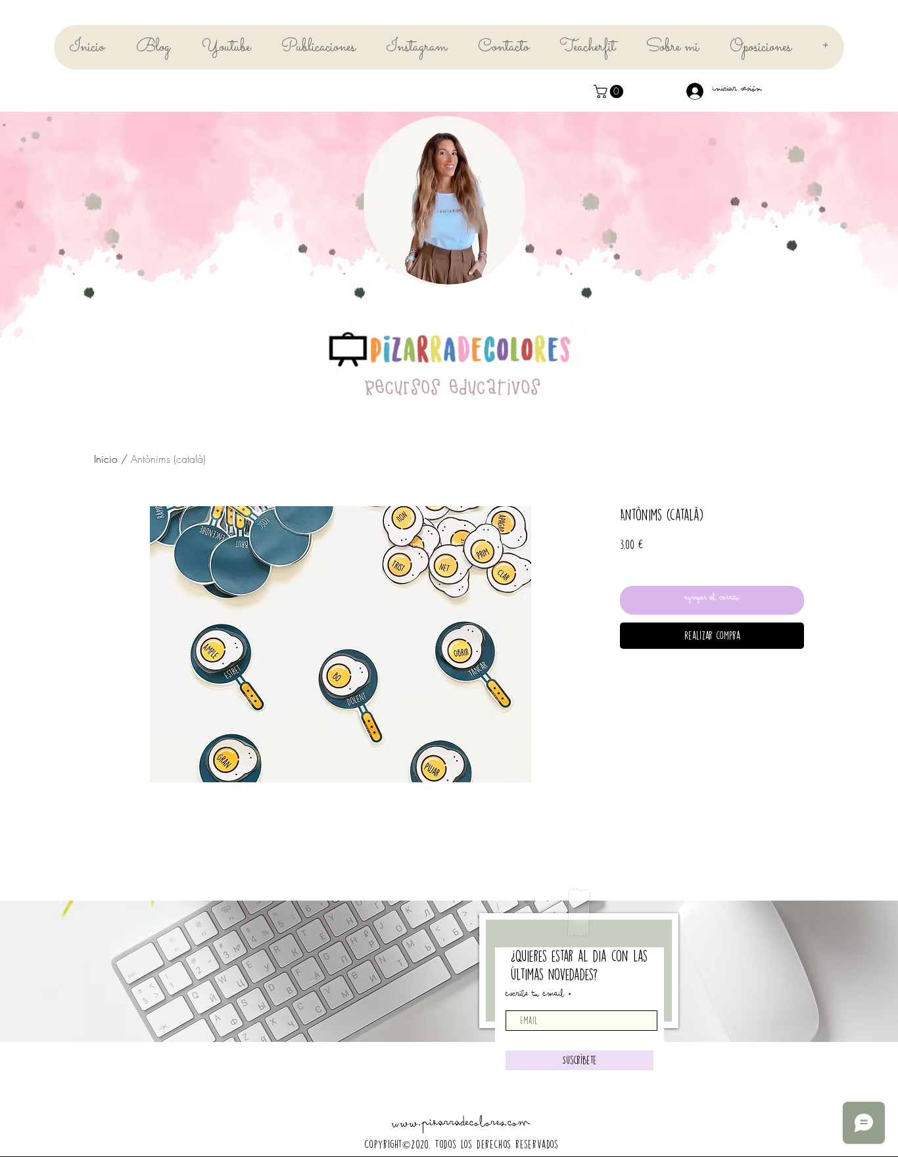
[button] (610, 91)
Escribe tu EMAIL (535, 996)
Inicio (106, 459)
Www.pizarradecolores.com (461, 1125)
